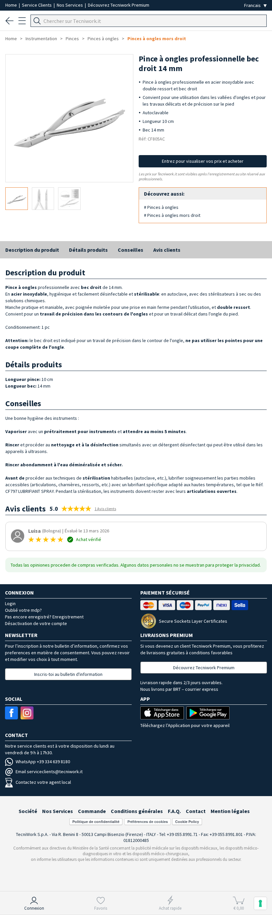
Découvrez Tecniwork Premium (118, 5)
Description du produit (32, 249)
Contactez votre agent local (43, 782)
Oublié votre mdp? (23, 610)
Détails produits (88, 249)
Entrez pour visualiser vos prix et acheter (202, 161)
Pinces (72, 39)
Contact (196, 811)
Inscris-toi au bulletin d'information (68, 674)
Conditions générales (137, 811)
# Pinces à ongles (161, 207)
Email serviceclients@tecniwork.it (49, 772)
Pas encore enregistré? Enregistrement (44, 617)
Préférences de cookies (147, 821)
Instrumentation (41, 39)
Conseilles (130, 249)
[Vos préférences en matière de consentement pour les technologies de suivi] (260, 903)
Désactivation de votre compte (36, 623)
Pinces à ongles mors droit (156, 39)
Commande (92, 811)
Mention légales (230, 811)
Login (10, 603)
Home (11, 5)
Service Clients (37, 5)
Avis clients (166, 249)
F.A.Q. (174, 811)
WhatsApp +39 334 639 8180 (43, 762)
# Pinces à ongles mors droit (172, 215)
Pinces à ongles (103, 39)
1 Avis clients (105, 508)
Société (28, 811)
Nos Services (70, 5)
